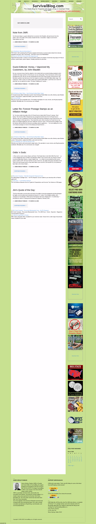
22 (81, 459)
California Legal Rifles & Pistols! (19, 215)
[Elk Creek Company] (75, 183)
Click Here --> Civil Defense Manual (21, 180)
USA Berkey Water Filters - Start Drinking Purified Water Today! (27, 93)
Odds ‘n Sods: (19, 152)
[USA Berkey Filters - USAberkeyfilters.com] (75, 342)
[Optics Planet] (75, 419)
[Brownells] (75, 103)
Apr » (72, 465)
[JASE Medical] (75, 435)
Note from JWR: (20, 32)
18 (72, 459)
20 (77, 459)
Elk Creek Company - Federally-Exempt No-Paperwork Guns (27, 176)
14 (79, 457)
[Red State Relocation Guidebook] (75, 372)
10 (70, 457)
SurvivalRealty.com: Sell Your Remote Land (22, 141)
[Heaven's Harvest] (75, 77)
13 (77, 457)
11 (72, 457)
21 (79, 459)
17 (70, 459)
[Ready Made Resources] (75, 207)
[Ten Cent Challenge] (75, 388)
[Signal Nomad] (75, 129)
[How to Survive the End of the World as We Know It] (75, 253)
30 (68, 462)
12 (75, 457)
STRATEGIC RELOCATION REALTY (21, 51)
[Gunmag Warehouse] (75, 277)
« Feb (69, 465)
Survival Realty (15, 98)
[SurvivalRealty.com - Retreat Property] (75, 36)
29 (81, 460)
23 (68, 460)
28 (79, 460)
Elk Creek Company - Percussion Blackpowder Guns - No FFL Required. (30, 210)
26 (75, 460)
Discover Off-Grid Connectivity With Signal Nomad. (24, 56)
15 (81, 457)
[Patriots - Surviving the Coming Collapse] (75, 230)
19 (75, 459)
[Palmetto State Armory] (75, 156)
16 (68, 459)
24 (70, 460)
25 (72, 460)
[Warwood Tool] (75, 404)
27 (77, 460)
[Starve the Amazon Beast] (75, 326)
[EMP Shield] (75, 310)
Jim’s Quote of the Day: (24, 190)
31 (70, 462)
